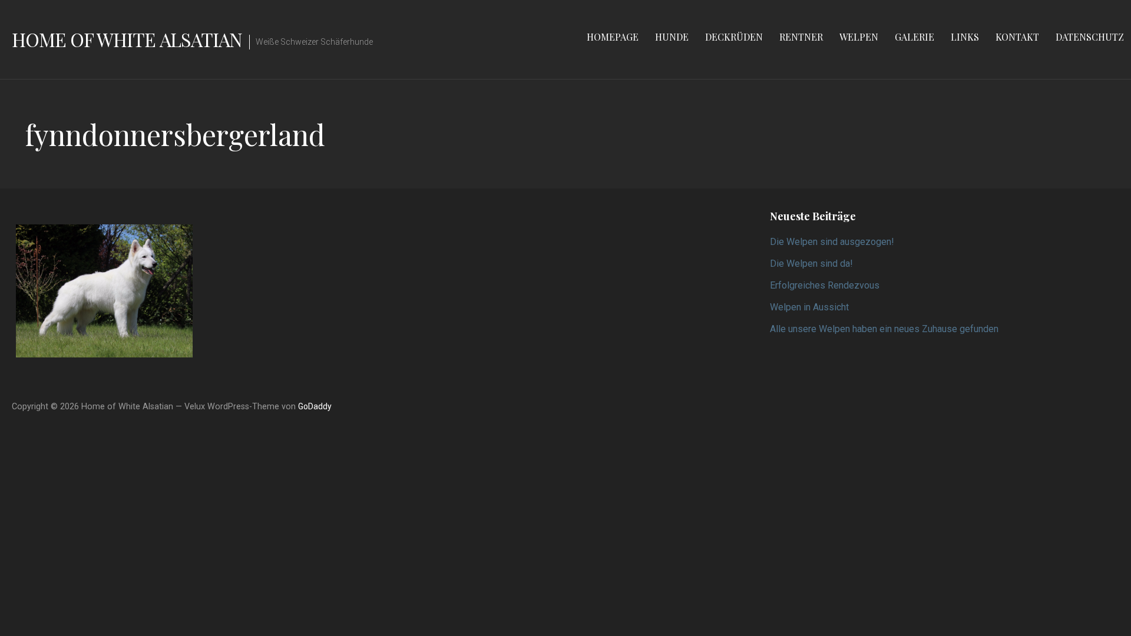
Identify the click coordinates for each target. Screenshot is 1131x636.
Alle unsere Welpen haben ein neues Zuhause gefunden (884, 328)
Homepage (613, 37)
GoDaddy (315, 406)
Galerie (914, 37)
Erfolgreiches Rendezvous (824, 285)
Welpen (858, 37)
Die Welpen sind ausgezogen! (832, 241)
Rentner (801, 37)
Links (965, 37)
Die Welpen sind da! (811, 263)
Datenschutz (1090, 37)
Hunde (672, 37)
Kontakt (1017, 37)
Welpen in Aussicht (809, 307)
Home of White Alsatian (127, 39)
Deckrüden (734, 37)
